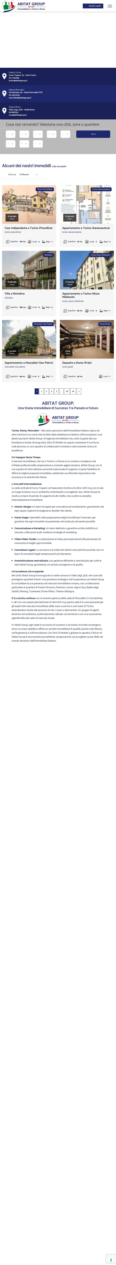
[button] (4, 40)
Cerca (93, 134)
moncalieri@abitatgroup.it (20, 98)
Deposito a (77, 363)
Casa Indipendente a (28, 228)
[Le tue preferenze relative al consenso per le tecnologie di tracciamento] (111, 1260)
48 (67, 391)
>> (79, 391)
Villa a (15, 294)
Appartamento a (86, 228)
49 (73, 391)
